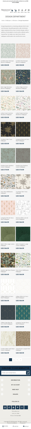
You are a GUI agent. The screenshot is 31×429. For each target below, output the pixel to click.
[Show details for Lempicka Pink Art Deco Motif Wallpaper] (8, 208)
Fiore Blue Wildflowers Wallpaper (7, 192)
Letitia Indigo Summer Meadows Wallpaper (22, 87)
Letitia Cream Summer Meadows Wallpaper (7, 114)
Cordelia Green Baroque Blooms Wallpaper (7, 61)
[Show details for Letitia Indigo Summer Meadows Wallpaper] (23, 77)
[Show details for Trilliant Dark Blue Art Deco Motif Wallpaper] (8, 312)
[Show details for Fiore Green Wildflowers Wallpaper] (23, 260)
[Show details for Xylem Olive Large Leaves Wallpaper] (8, 234)
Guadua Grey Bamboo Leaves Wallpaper (22, 166)
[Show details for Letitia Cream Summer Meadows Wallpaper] (8, 103)
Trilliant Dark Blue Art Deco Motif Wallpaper (6, 323)
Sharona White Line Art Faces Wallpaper (22, 218)
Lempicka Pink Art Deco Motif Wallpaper (7, 218)
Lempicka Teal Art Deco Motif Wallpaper (22, 323)
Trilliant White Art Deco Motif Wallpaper (7, 297)
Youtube (13, 407)
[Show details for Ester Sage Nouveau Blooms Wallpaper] (8, 77)
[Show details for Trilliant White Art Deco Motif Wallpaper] (8, 286)
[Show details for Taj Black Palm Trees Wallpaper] (8, 129)
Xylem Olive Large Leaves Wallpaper (7, 244)
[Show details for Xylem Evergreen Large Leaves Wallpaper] (23, 234)
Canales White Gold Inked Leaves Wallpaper (7, 349)
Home (3, 20)
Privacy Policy (23, 423)
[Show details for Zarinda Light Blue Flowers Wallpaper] (8, 260)
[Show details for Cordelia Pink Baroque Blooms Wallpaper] (23, 51)
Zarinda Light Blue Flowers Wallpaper (8, 271)
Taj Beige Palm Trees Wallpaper (21, 192)
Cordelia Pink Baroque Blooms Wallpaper (22, 61)
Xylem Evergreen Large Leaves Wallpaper (22, 244)
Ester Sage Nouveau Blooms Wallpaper (6, 87)
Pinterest (18, 407)
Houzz (22, 407)
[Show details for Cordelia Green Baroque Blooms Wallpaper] (8, 51)
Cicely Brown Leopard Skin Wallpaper (23, 349)
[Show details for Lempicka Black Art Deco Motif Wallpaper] (23, 129)
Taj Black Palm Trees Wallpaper (6, 140)
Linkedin (26, 407)
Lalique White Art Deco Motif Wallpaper (22, 297)
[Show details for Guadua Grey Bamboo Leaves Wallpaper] (23, 155)
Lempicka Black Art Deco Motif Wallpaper (22, 140)
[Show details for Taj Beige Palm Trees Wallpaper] (23, 181)
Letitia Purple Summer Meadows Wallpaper (22, 114)
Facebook (9, 407)
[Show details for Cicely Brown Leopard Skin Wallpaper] (23, 338)
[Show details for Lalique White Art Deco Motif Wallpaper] (23, 286)
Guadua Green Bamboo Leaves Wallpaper (7, 166)
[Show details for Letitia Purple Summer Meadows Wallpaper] (23, 103)
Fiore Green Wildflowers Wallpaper (22, 271)
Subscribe (28, 373)
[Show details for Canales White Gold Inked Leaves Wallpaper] (8, 338)
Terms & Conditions (12, 423)
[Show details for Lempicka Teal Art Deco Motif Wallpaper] (23, 312)
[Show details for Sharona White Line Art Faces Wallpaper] (23, 208)
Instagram (5, 407)
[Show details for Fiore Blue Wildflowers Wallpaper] (8, 181)
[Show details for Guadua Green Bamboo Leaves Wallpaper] (8, 155)
